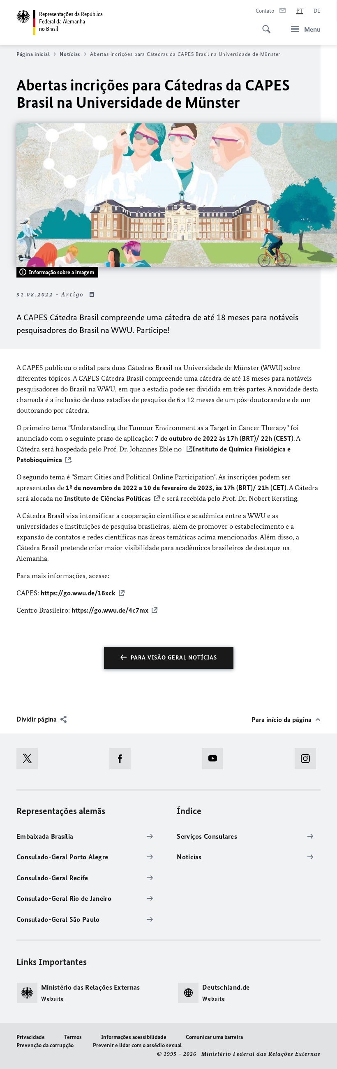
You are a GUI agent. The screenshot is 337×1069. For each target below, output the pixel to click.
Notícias (70, 54)
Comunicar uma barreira (214, 1037)
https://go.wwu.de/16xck (78, 593)
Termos (73, 1037)
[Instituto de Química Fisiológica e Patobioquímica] (187, 449)
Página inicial (33, 54)
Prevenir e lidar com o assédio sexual (137, 1045)
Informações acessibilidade (133, 1037)
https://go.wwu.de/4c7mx (110, 610)
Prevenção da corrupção (45, 1045)
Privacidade (30, 1037)
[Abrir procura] (264, 25)
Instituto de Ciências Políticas (107, 498)
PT (299, 10)
